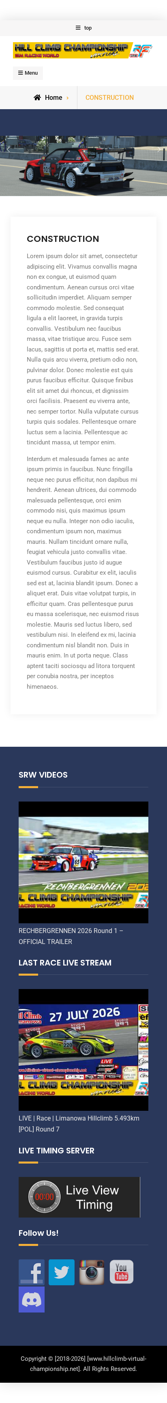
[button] (8, 150)
